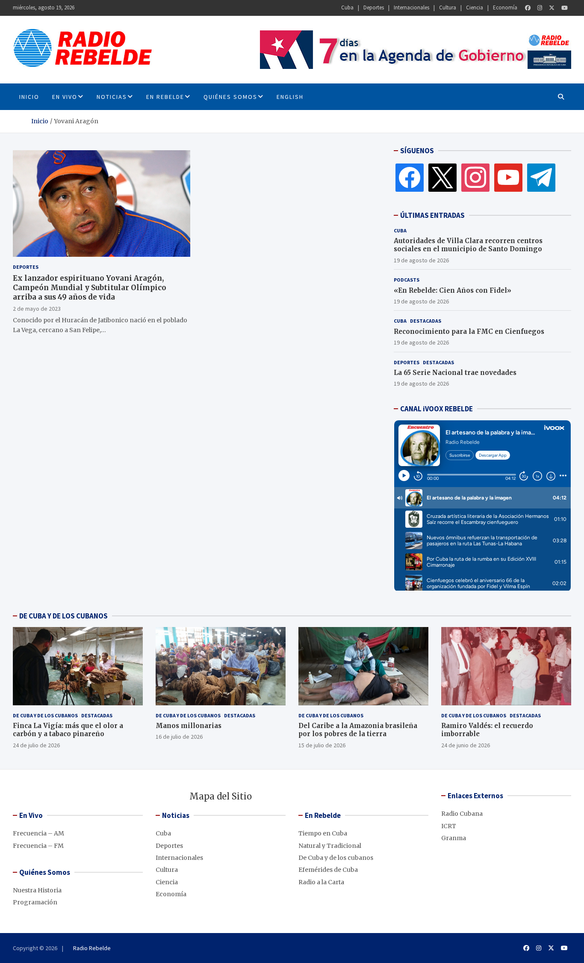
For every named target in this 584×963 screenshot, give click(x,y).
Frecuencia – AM (38, 833)
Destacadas (425, 321)
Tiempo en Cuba (322, 833)
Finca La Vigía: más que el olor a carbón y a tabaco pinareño (68, 730)
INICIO (29, 97)
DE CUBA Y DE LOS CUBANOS (63, 616)
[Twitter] (552, 8)
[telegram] (541, 177)
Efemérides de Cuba (328, 870)
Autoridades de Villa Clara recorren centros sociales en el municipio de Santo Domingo (468, 245)
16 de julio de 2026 (179, 736)
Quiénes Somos (230, 97)
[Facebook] (528, 8)
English (290, 97)
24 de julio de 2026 (36, 745)
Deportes (373, 7)
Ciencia (474, 7)
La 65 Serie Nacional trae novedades (455, 373)
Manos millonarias (188, 726)
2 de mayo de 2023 (37, 308)
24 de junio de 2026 (465, 745)
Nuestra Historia (37, 890)
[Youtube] (564, 8)
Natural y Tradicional (329, 846)
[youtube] (508, 177)
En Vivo (64, 97)
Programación (35, 902)
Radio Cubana (462, 813)
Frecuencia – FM (38, 846)
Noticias (112, 97)
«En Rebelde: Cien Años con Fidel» (452, 290)
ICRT (448, 826)
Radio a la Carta (321, 882)
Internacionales (411, 7)
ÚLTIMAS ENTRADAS (432, 215)
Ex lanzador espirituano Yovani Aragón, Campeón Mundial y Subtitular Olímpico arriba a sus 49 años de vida (89, 287)
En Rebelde (165, 97)
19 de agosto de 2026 (421, 260)
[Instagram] (540, 8)
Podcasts (406, 279)
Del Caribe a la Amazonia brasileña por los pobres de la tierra (357, 730)
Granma (453, 838)
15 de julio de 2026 (321, 745)
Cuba (347, 7)
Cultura (447, 7)
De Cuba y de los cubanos (45, 715)
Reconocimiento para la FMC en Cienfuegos (469, 331)
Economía (505, 7)
